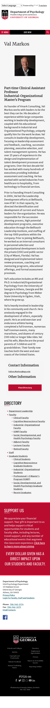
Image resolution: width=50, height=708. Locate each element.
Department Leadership (21, 411)
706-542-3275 (14, 607)
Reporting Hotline (35, 666)
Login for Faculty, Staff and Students (19, 598)
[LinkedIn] (33, 680)
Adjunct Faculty (21, 442)
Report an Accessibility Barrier (35, 662)
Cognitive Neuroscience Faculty (29, 421)
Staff (11, 452)
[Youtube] (30, 680)
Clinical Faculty (21, 417)
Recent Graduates (22, 492)
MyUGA (14, 652)
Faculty (12, 414)
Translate (42, 5)
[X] (19, 680)
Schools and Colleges (14, 648)
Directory (35, 648)
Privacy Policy (9, 595)
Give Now (27, 32)
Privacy (35, 657)
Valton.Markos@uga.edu (19, 371)
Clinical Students (21, 459)
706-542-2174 (16, 604)
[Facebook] (16, 680)
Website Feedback (14, 662)
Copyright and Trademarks (15, 657)
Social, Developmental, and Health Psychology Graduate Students (27, 485)
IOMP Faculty (20, 431)
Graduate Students (18, 456)
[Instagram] (23, 680)
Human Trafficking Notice (14, 667)
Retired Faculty (21, 449)
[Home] (25, 17)
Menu (6, 32)
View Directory (25, 388)
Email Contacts (9, 610)
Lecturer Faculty (21, 445)
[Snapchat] (26, 680)
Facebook (5, 617)
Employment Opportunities (35, 652)
